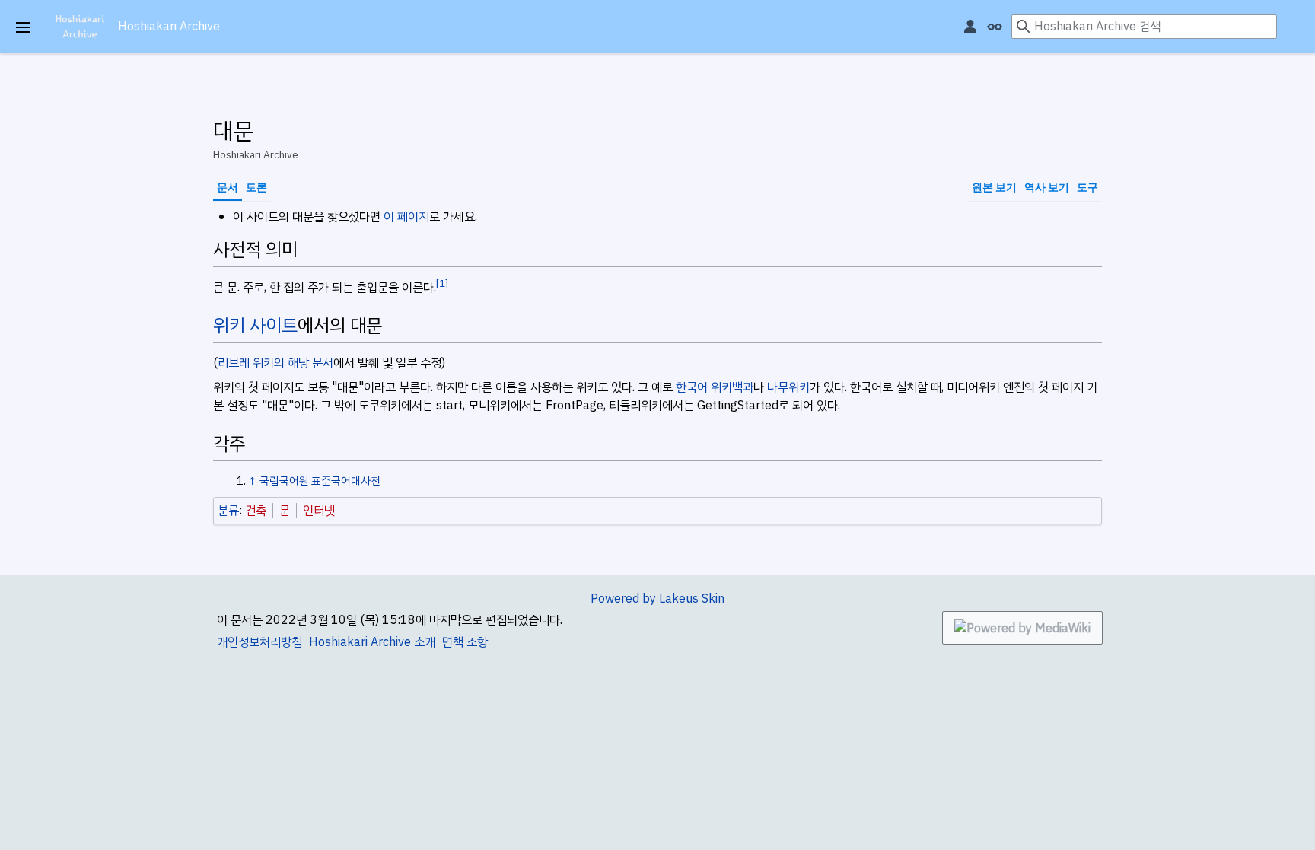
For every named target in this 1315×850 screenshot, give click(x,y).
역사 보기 (1046, 187)
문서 (227, 187)
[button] (1305, 32)
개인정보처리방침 (259, 642)
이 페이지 (406, 217)
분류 (228, 510)
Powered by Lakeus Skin (657, 599)
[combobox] (1144, 26)
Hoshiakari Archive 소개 (372, 642)
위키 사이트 (255, 325)
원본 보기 (994, 187)
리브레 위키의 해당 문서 (275, 363)
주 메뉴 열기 (22, 27)
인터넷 (319, 510)
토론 (256, 187)
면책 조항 (465, 642)
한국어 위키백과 (714, 387)
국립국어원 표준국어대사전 (319, 481)
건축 (255, 510)
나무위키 (788, 387)
